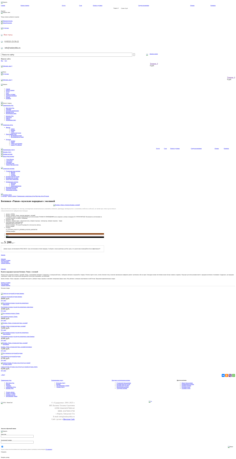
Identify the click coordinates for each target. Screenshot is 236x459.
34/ (13, 229)
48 (36, 229)
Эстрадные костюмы (11, 188)
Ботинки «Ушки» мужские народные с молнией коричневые (16, 347)
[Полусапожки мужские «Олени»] (10, 313)
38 (20, 229)
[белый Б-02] (7, 235)
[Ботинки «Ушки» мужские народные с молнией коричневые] (15, 344)
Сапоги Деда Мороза (16, 145)
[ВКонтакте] (223, 375)
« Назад (3, 374)
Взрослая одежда (60, 383)
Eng (6, 60)
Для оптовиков (5, 261)
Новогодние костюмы (8, 156)
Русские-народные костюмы (124, 383)
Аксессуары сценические (12, 179)
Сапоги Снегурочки (16, 133)
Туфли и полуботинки (16, 143)
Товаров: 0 (154, 64)
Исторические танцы (11, 113)
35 (14, 229)
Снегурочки (9, 160)
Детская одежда (60, 387)
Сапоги (13, 128)
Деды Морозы (10, 159)
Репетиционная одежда (9, 149)
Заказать (3, 255)
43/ (30, 229)
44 (31, 229)
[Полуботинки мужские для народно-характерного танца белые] (15, 304)
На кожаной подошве (16, 135)
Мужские (13, 175)
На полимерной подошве (17, 137)
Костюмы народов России (12, 176)
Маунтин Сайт (69, 419)
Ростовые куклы (186, 387)
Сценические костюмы (8, 168)
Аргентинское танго (11, 120)
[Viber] (230, 375)
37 (16, 229)
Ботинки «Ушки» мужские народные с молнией (13, 326)
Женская (8, 127)
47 (35, 229)
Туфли (12, 131)
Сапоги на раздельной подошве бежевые (11, 296)
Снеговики (9, 162)
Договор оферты (10, 392)
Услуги (63, 5)
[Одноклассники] (226, 375)
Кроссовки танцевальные (12, 110)
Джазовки (8, 109)
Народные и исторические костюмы (121, 380)
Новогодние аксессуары (12, 164)
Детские (13, 173)
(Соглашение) (48, 449)
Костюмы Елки (10, 163)
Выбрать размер (5, 457)
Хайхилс (8, 118)
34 (11, 229)
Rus (2, 60)
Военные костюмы (7, 154)
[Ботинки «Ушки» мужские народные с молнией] (66, 205)
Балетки (8, 384)
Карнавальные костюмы (12, 181)
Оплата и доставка (97, 5)
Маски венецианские (16, 186)
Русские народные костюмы (13, 171)
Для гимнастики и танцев (62, 385)
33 (9, 229)
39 (21, 229)
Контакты (213, 5)
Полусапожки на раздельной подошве (11, 356)
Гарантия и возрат (10, 395)
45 (33, 229)
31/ (7, 229)
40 (22, 229)
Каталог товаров (25, 5)
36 (15, 229)
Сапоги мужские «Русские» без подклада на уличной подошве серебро (19, 366)
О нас (80, 5)
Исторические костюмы (12, 187)
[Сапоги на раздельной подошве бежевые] (12, 293)
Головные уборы (7, 194)
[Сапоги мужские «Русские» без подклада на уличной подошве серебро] (15, 364)
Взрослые (13, 183)
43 (28, 229)
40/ (24, 229)
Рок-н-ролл (9, 117)
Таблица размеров (10, 231)
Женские (13, 172)
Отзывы (192, 5)
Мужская (8, 139)
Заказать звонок (154, 54)
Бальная (58, 384)
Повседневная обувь (11, 134)
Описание (3, 259)
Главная (3, 5)
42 (27, 229)
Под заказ (3, 300)
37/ (18, 229)
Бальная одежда (7, 152)
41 (26, 229)
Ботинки (13, 130)
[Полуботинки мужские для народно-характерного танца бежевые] (15, 334)
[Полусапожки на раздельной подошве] (11, 353)
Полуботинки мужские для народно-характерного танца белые (17, 307)
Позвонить (9, 23)
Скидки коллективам (143, 5)
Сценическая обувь (8, 125)
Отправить (3, 452)
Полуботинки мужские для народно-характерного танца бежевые (17, 336)
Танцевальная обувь (8, 105)
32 (8, 229)
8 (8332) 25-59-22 (12, 41)
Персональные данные (11, 396)
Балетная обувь (10, 112)
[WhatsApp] (233, 375)
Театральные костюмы (11, 190)
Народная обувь (10, 108)
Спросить (10, 21)
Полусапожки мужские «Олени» (9, 316)
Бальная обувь (10, 116)
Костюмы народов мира (12, 178)
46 (34, 229)
